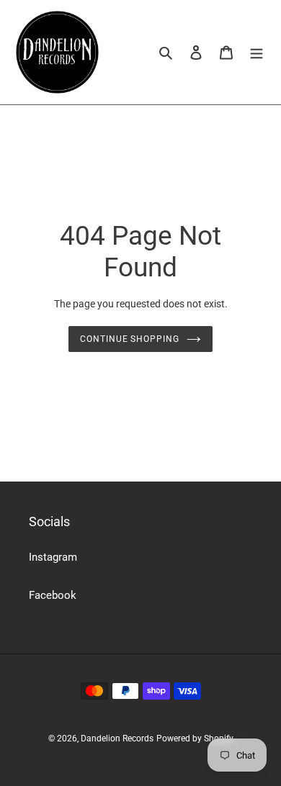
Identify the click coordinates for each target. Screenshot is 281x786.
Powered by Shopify (194, 738)
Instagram (53, 557)
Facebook (52, 595)
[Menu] (256, 52)
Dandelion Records (117, 738)
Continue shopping (130, 339)
